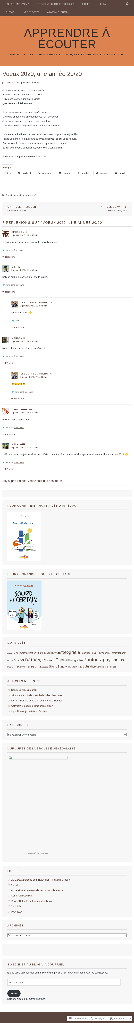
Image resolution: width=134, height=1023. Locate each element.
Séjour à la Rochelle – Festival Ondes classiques (36, 695)
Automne (11, 653)
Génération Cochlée (21, 895)
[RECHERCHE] (128, 4)
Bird (18, 653)
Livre (109, 653)
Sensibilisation (41, 667)
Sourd (72, 666)
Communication (28, 653)
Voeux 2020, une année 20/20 (42, 73)
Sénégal (100, 667)
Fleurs (46, 652)
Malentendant (119, 653)
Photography (97, 659)
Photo (61, 660)
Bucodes (15, 885)
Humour (102, 653)
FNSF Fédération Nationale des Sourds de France (37, 890)
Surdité (86, 4)
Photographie (75, 660)
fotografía (70, 652)
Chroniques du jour (14, 195)
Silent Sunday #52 (114, 209)
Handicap (85, 653)
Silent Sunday (58, 666)
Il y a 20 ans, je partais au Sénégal (29, 711)
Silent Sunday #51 (22, 209)
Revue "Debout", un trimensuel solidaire (31, 901)
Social (103, 4)
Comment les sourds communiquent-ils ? (32, 706)
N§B (40, 660)
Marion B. (18, 338)
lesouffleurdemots (31, 82)
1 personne (19, 250)
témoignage (110, 667)
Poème (17, 667)
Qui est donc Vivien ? (17, 4)
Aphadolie (19, 232)
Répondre (10, 257)
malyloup (18, 444)
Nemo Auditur (22, 409)
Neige (10, 660)
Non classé (30, 195)
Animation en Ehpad (57, 12)
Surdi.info (16, 906)
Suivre (14, 993)
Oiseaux (49, 660)
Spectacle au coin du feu (24, 690)
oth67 (15, 267)
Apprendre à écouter (67, 38)
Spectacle (80, 667)
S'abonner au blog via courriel (35, 964)
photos (117, 660)
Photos (10, 12)
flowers (56, 652)
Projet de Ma (27, 667)
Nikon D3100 (25, 660)
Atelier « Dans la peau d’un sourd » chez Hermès (36, 700)
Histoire (94, 653)
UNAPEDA (16, 911)
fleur (39, 652)
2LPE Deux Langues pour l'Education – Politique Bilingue (40, 879)
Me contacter (31, 12)
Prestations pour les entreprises (55, 4)
